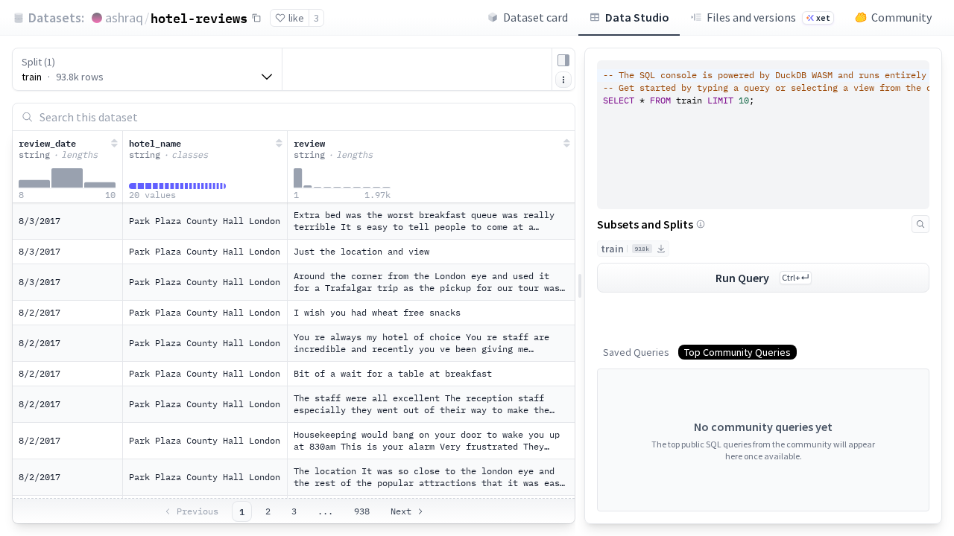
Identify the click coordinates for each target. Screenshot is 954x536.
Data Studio (637, 17)
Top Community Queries (737, 352)
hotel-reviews (199, 17)
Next (401, 511)
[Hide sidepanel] (563, 60)
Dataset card (535, 17)
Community (901, 17)
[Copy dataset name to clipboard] (256, 17)
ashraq (124, 17)
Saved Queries (636, 352)
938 (362, 511)
